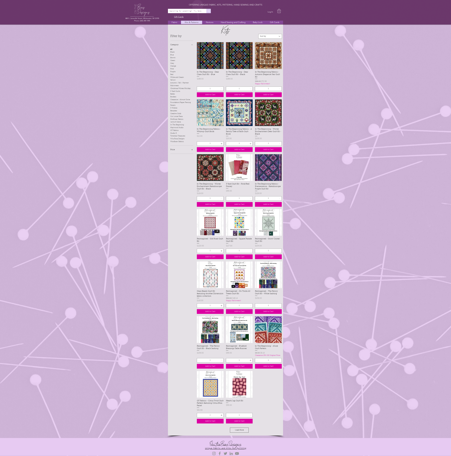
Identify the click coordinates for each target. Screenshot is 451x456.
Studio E (173, 133)
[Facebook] (219, 453)
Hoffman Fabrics (176, 119)
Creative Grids (175, 114)
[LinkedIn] (231, 453)
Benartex (173, 111)
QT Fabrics (174, 130)
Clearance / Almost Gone (180, 100)
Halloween (174, 86)
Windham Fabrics (177, 141)
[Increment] (221, 89)
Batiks (172, 94)
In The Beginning (177, 125)
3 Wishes (173, 108)
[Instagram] (214, 453)
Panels (172, 105)
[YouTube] (237, 453)
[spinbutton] (210, 89)
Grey (172, 63)
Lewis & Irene (175, 122)
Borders (173, 97)
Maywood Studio (176, 128)
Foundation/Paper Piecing (180, 102)
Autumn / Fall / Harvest (179, 83)
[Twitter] (225, 453)
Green (172, 60)
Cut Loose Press (176, 116)
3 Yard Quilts (175, 91)
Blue (172, 55)
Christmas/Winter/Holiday (180, 88)
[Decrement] (198, 89)
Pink (172, 69)
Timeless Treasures (177, 136)
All (171, 49)
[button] (279, 11)
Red (171, 74)
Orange (173, 66)
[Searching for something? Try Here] (208, 11)
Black (172, 52)
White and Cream (177, 77)
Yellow (173, 80)
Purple (172, 72)
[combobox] (270, 36)
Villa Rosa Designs (177, 139)
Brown (172, 58)
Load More (239, 430)
